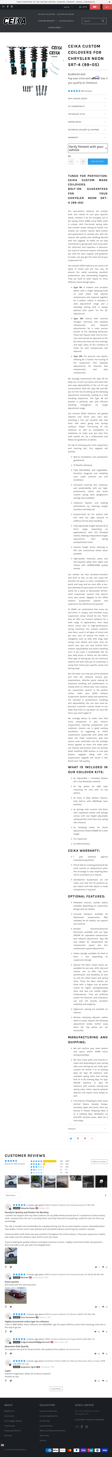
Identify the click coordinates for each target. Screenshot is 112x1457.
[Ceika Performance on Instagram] (12, 7)
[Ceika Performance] (15, 21)
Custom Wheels (46, 1426)
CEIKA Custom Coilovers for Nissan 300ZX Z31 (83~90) (70, 1314)
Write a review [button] (99, 1161)
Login (84, 7)
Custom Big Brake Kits (49, 1416)
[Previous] (6, 61)
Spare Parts (44, 1435)
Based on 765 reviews (15, 1164)
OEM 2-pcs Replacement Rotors (52, 1431)
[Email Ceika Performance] (3, 7)
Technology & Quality (13, 1421)
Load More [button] (56, 1388)
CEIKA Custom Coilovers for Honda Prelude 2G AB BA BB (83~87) (74, 1274)
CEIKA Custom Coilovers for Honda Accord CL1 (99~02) (70, 1205)
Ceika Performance (18, 1450)
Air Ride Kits (45, 1421)
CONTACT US (9, 1411)
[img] (19, 1205)
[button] (95, 7)
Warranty (8, 1435)
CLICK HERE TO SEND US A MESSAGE (89, 1420)
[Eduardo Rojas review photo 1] (11, 1256)
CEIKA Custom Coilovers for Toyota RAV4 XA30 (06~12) (70, 1339)
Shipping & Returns (12, 1431)
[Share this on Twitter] (71, 1139)
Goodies (43, 1440)
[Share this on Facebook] (78, 1139)
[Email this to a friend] (92, 1139)
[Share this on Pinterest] (85, 1139)
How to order (9, 1416)
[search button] (103, 21)
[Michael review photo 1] (16, 1295)
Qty (69, 156)
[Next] (63, 61)
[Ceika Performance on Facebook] (7, 7)
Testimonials (9, 1426)
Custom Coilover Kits (48, 1411)
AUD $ (67, 7)
